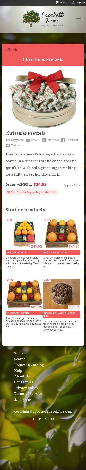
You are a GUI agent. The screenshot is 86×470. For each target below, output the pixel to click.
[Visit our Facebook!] (33, 419)
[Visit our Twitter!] (39, 419)
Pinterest (53, 140)
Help (18, 371)
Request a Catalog (29, 365)
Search (20, 359)
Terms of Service (28, 394)
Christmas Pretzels (25, 133)
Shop (18, 353)
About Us (22, 376)
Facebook (72, 140)
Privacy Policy (26, 388)
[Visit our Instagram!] (52, 419)
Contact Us (23, 382)
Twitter (15, 145)
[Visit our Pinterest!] (46, 419)
